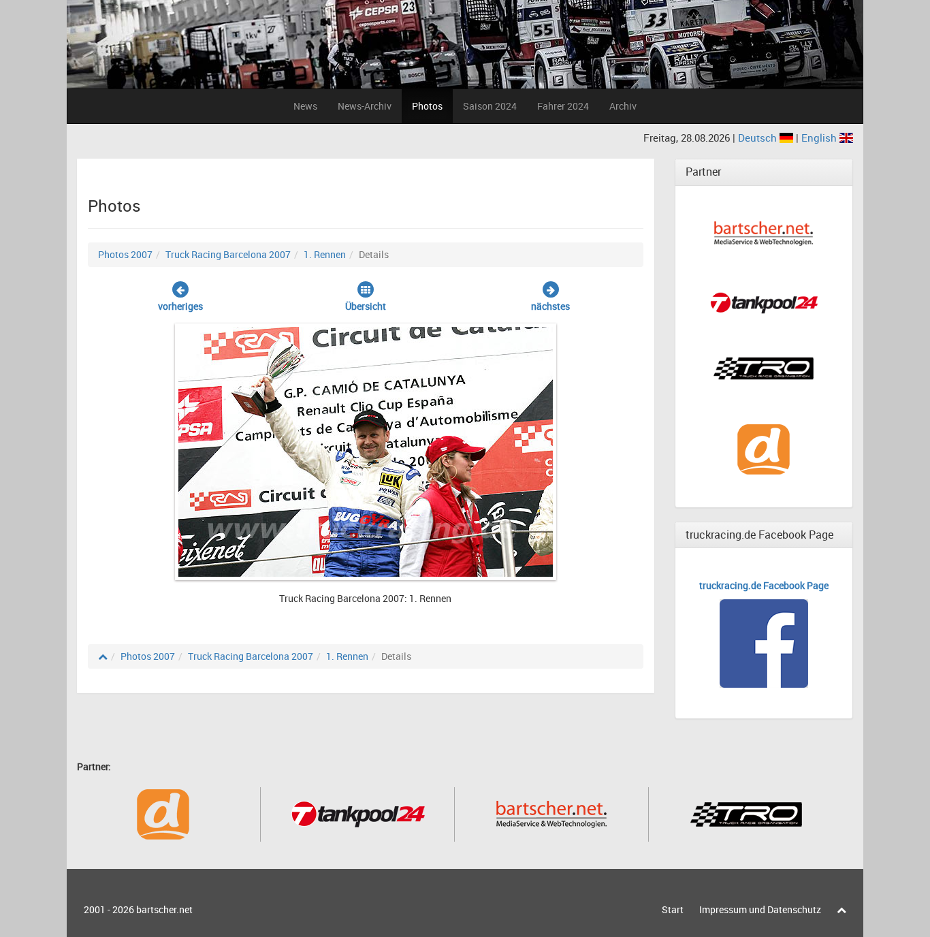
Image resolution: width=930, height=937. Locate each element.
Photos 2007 (125, 254)
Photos (427, 105)
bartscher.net (164, 909)
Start (673, 909)
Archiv (623, 105)
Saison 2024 (490, 105)
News (305, 105)
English (820, 137)
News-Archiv (364, 105)
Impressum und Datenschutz (760, 909)
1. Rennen (325, 254)
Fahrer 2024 (563, 105)
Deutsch (759, 137)
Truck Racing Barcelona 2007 (228, 254)
